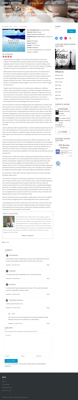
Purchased (35, 41)
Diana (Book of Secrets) (16, 300)
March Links (58, 82)
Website (24, 235)
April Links (58, 85)
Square (16, 397)
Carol (16, 26)
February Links (59, 78)
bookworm (12, 284)
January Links (59, 75)
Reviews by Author (50, 3)
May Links (58, 88)
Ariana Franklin (63, 115)
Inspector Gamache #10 (38, 34)
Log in (4, 381)
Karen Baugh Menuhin (61, 126)
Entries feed (5, 384)
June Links (58, 92)
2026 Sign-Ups (59, 72)
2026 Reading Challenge (63, 146)
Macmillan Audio (39, 36)
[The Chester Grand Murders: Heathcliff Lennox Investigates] (57, 119)
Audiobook (35, 47)
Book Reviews (6, 242)
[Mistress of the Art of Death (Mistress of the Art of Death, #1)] (57, 112)
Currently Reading (63, 109)
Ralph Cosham (37, 32)
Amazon (29, 52)
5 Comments (24, 26)
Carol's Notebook (11, 3)
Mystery (34, 43)
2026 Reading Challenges (36, 3)
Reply (48, 265)
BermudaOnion (13, 255)
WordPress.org (6, 390)
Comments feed (6, 387)
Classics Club (71, 3)
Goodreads (10, 54)
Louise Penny (45, 30)
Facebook (30, 235)
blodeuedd (12, 271)
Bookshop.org (38, 50)
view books (70, 155)
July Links (58, 95)
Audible (36, 52)
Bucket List (61, 3)
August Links (59, 98)
